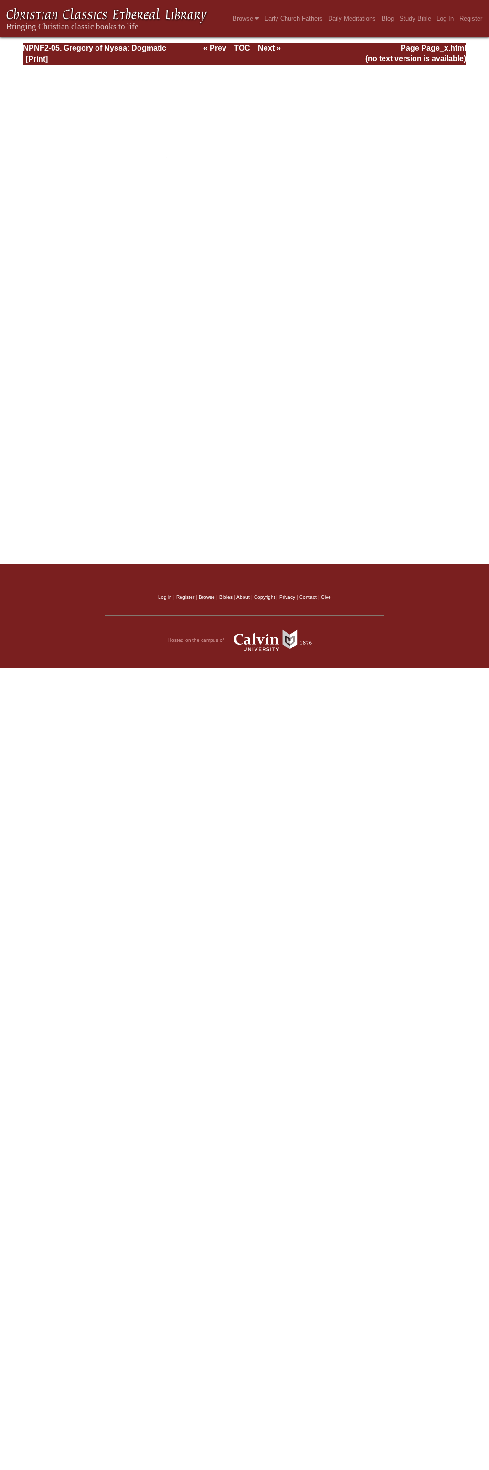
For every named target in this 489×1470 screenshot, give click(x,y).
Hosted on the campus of (196, 640)
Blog (388, 18)
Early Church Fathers (293, 18)
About (243, 597)
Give (326, 597)
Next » (269, 48)
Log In (445, 18)
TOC (242, 48)
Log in (165, 597)
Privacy (287, 597)
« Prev (214, 48)
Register (470, 18)
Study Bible (415, 18)
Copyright (264, 597)
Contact (308, 597)
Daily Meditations (352, 18)
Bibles (226, 597)
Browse (244, 18)
